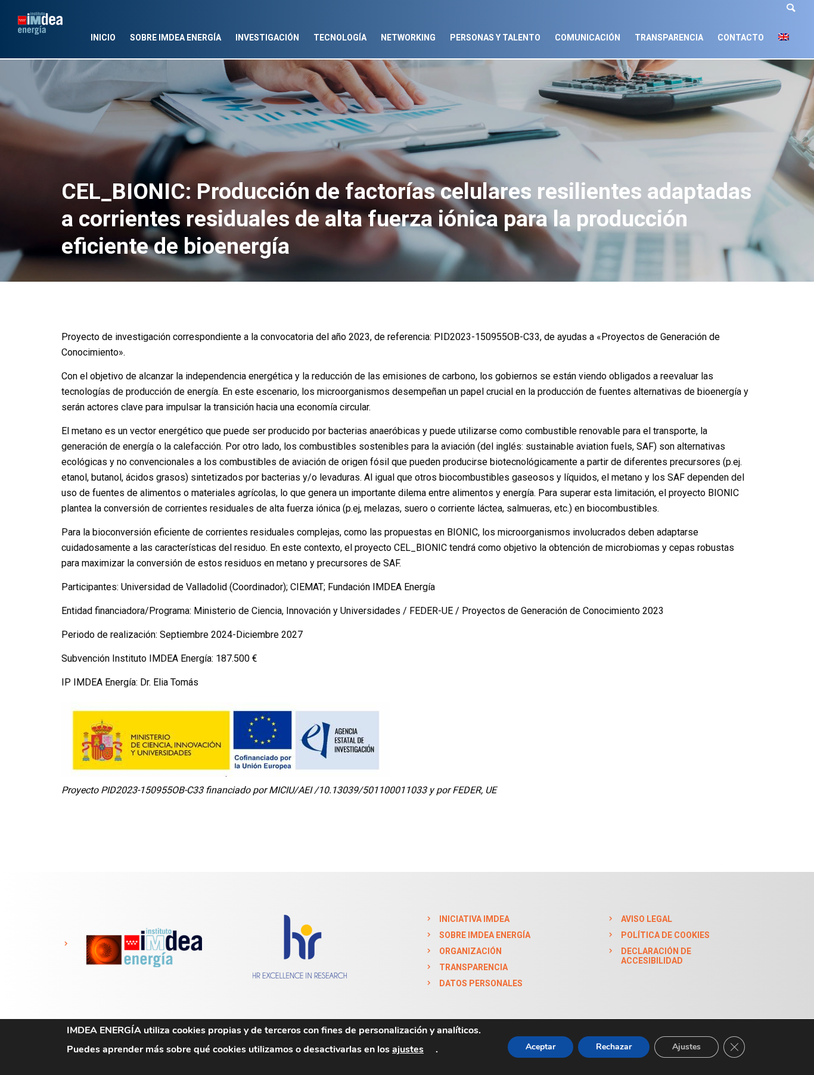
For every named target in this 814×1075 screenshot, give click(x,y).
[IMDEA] (142, 944)
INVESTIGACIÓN (267, 37)
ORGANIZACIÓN (470, 951)
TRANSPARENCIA (669, 37)
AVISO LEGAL (646, 919)
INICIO (103, 37)
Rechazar (614, 1046)
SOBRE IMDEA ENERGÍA (175, 37)
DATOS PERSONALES (481, 983)
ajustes (408, 1049)
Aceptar (540, 1046)
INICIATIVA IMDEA (474, 919)
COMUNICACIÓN (587, 37)
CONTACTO (740, 37)
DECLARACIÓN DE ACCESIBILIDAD (656, 955)
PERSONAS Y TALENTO (495, 37)
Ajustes (686, 1046)
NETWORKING (408, 37)
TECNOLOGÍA (339, 37)
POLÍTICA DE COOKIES (665, 935)
